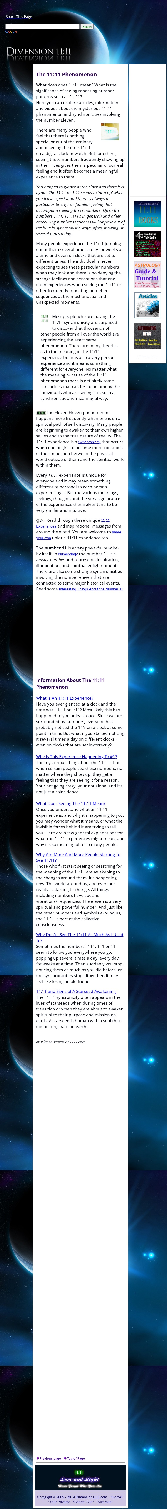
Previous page (50, 1458)
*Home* (116, 1497)
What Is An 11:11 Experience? (64, 698)
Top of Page (76, 1458)
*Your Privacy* (59, 1502)
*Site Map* (104, 1502)
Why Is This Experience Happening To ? (76, 756)
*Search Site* (84, 1502)
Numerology (68, 554)
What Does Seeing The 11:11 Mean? (70, 803)
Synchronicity (89, 442)
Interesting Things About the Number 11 (91, 589)
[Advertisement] (148, 129)
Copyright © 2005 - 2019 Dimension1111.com (72, 1497)
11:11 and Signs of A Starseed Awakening (76, 991)
